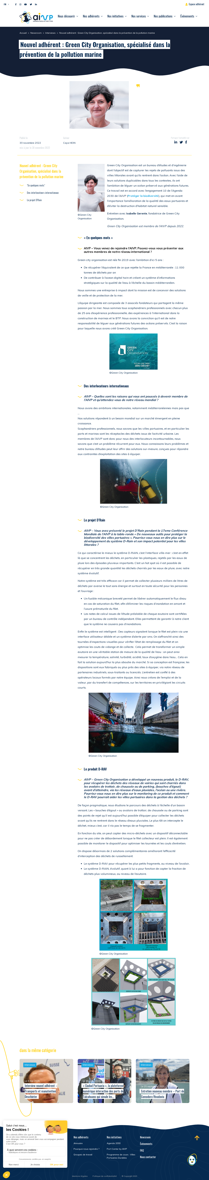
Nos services (138, 16)
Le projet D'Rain (34, 200)
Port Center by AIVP (117, 1149)
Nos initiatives (115, 16)
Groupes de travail (83, 1154)
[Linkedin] (36, 4)
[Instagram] (20, 4)
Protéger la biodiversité (143, 196)
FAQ (142, 1150)
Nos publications (163, 16)
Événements (187, 16)
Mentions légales (80, 1176)
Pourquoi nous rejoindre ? (86, 1149)
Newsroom (145, 1137)
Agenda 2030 (113, 1143)
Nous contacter (148, 1157)
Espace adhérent (196, 4)
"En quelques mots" (36, 185)
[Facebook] (16, 4)
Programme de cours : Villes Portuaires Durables (121, 1156)
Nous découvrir (66, 16)
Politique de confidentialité (105, 1176)
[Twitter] (31, 4)
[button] (5, 4)
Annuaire (78, 1143)
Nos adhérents (91, 16)
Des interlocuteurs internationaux (43, 193)
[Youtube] (25, 4)
